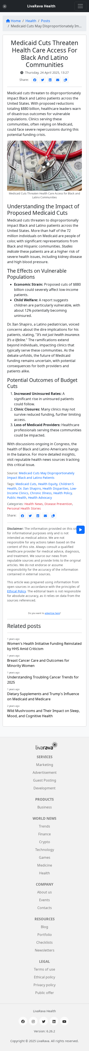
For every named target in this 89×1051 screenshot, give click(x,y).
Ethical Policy (16, 591)
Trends (44, 826)
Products (44, 799)
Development (44, 788)
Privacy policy (44, 985)
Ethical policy (44, 977)
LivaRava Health (41, 6)
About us (44, 892)
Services (44, 756)
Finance (44, 834)
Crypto (44, 841)
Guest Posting (44, 780)
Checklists (44, 942)
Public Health (16, 497)
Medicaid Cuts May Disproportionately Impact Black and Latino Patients (40, 475)
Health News (33, 504)
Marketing (44, 764)
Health (30, 20)
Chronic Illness (41, 493)
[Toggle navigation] (80, 6)
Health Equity (47, 484)
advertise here (52, 613)
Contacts (44, 907)
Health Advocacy (40, 497)
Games (44, 857)
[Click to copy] (65, 80)
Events (44, 900)
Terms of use (44, 969)
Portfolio (44, 934)
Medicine (44, 865)
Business (44, 807)
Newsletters (44, 950)
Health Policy (62, 493)
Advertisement (45, 772)
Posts (45, 20)
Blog (44, 926)
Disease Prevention (58, 504)
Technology (44, 849)
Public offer (44, 992)
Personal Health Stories (24, 508)
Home (16, 20)
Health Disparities (55, 488)
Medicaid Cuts (26, 484)
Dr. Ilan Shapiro (29, 488)
